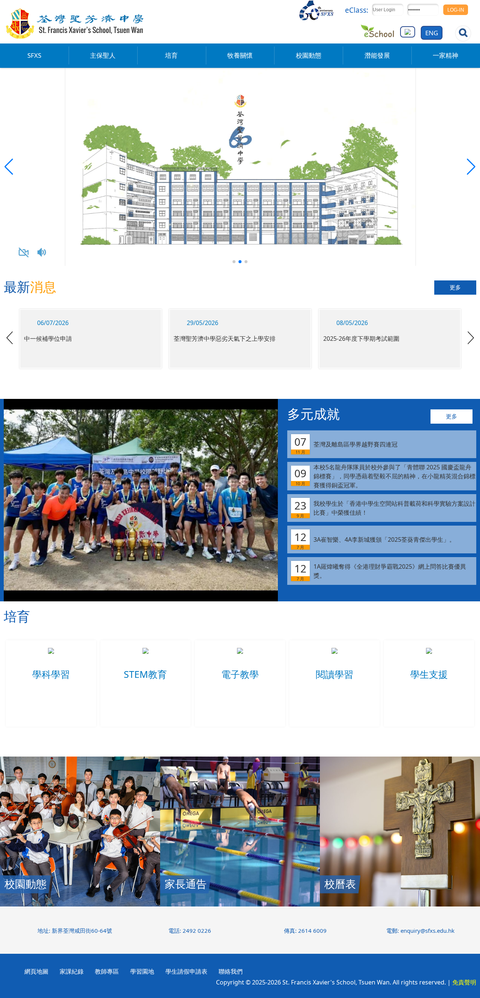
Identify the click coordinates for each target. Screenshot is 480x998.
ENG (431, 32)
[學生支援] (429, 659)
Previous (9, 337)
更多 (455, 288)
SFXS (34, 55)
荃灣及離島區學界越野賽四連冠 (346, 445)
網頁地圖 (36, 971)
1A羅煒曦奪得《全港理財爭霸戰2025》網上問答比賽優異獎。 (380, 571)
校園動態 (308, 55)
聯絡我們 (231, 971)
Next (471, 337)
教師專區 (107, 971)
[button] (471, 167)
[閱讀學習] (335, 659)
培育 (171, 55)
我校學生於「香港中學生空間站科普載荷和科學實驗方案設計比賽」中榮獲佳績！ (385, 508)
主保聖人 (103, 55)
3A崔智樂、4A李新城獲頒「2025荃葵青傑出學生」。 (374, 540)
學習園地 (142, 971)
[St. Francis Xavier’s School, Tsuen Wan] (75, 37)
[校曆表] (400, 904)
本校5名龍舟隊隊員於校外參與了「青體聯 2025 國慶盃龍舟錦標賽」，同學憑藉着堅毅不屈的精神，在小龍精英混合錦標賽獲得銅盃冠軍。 (385, 476)
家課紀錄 (72, 971)
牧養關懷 (240, 55)
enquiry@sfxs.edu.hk (427, 930)
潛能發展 (377, 55)
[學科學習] (51, 659)
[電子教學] (240, 659)
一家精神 (445, 55)
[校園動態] (80, 904)
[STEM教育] (145, 659)
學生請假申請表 (186, 971)
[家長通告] (240, 904)
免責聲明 (464, 982)
